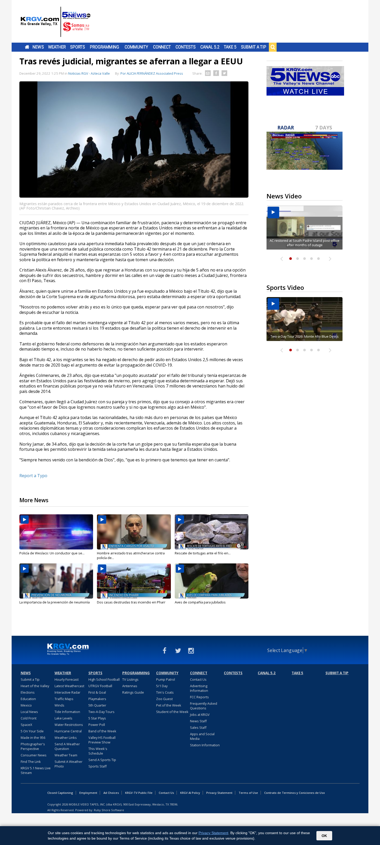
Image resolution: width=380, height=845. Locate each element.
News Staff (198, 721)
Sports (77, 47)
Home (27, 47)
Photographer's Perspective (33, 746)
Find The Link (31, 761)
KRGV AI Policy (190, 793)
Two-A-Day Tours (101, 711)
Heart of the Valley (35, 686)
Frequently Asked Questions (203, 705)
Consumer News (34, 755)
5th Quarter (97, 705)
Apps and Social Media (202, 736)
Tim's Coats (165, 692)
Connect (162, 47)
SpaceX (26, 724)
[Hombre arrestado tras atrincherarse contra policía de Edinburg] (134, 531)
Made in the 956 (33, 737)
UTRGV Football (100, 686)
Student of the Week (172, 711)
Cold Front (28, 718)
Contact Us (198, 679)
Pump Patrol (165, 679)
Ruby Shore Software (109, 810)
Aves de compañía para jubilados (200, 602)
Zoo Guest (164, 698)
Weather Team (66, 755)
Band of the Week (102, 731)
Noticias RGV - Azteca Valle (89, 73)
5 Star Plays (97, 718)
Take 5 (230, 47)
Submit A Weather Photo (68, 764)
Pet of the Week (168, 705)
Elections (28, 692)
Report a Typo (33, 475)
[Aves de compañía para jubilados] (211, 581)
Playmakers (97, 698)
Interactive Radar (67, 692)
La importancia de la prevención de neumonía (54, 602)
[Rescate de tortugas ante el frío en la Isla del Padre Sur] (211, 531)
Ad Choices (111, 793)
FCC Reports (199, 697)
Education (28, 698)
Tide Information (67, 711)
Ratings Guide (133, 692)
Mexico (26, 705)
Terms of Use (248, 793)
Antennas (129, 686)
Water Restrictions (69, 724)
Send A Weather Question (67, 746)
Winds (59, 705)
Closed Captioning (60, 793)
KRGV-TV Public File (139, 793)
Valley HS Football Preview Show (102, 740)
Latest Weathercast (69, 686)
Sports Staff (97, 766)
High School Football (104, 679)
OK (324, 836)
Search (272, 47)
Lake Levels (63, 718)
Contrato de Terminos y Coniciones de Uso (294, 793)
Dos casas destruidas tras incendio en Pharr (131, 602)
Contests (185, 47)
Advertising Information (199, 688)
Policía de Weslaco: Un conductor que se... (52, 553)
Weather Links (66, 737)
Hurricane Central (68, 731)
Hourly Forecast (67, 679)
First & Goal (97, 692)
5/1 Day (162, 686)
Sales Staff (198, 727)
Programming (104, 47)
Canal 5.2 (209, 47)
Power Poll (96, 724)
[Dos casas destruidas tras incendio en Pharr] (134, 581)
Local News (29, 711)
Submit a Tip (253, 47)
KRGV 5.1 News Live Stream (36, 770)
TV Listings (130, 679)
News (38, 47)
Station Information (205, 745)
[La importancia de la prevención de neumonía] (56, 581)
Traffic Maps (64, 698)
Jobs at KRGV (200, 714)
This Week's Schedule (97, 751)
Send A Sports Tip (102, 759)
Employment (88, 793)
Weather (57, 47)
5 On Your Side (32, 731)
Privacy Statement (219, 793)
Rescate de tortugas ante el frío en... (203, 553)
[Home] (55, 22)
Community (136, 47)
